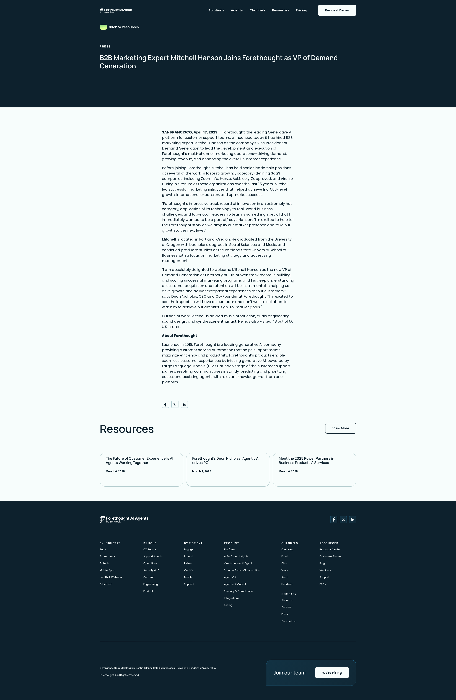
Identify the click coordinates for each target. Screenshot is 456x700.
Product (148, 591)
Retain (188, 563)
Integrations (231, 598)
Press (284, 614)
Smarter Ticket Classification (242, 570)
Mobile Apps (107, 570)
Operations (150, 563)
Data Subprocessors (164, 668)
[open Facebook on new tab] (333, 519)
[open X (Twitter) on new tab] (343, 519)
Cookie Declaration (124, 668)
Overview (287, 549)
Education (106, 584)
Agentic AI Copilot (235, 584)
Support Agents (153, 556)
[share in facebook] (165, 404)
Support (189, 584)
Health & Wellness (111, 577)
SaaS (103, 549)
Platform (229, 549)
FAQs (323, 584)
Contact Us (288, 621)
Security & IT (151, 570)
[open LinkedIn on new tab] (352, 519)
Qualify (188, 570)
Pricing (228, 605)
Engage (188, 549)
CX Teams (149, 549)
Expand (188, 556)
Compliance (106, 668)
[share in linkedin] (184, 404)
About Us (286, 600)
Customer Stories (330, 556)
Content (149, 577)
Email (284, 556)
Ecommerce (107, 556)
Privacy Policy (208, 668)
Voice (284, 570)
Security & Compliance (238, 591)
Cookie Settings (144, 668)
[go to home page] (120, 10)
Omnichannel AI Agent (238, 563)
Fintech (104, 563)
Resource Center (330, 549)
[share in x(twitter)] (174, 404)
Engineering (150, 584)
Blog (322, 563)
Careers (286, 607)
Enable (188, 577)
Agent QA (230, 577)
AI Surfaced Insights (236, 556)
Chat (284, 563)
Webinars (325, 570)
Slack (284, 577)
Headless (286, 584)
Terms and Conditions (188, 668)
